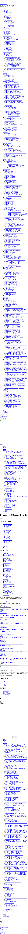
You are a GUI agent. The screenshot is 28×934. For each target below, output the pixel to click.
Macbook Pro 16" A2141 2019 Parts (13, 384)
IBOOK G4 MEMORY (10, 780)
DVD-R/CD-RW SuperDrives (14, 263)
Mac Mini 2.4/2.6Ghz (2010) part (12, 237)
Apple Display (6, 10)
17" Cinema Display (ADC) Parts (12, 58)
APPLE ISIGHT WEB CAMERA (12, 456)
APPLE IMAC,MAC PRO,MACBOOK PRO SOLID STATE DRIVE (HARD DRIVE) (15, 454)
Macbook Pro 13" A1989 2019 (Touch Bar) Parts (16, 378)
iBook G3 (7, 13)
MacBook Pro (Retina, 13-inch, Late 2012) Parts (15, 368)
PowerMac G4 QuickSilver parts (12, 406)
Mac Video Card (6, 299)
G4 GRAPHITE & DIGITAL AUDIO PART (15, 476)
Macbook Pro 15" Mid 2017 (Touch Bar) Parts (15, 383)
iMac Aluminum (8, 21)
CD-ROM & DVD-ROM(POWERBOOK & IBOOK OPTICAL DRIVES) (15, 462)
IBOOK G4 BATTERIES (11, 484)
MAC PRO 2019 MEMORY (11, 809)
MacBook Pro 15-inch (10, 42)
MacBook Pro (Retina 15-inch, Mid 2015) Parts (15, 367)
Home (1, 601)
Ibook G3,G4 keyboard (13, 164)
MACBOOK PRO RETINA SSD (12, 839)
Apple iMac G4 (8, 18)
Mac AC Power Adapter (8, 117)
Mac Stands (5, 297)
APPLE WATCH (9, 502)
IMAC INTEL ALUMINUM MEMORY (14, 787)
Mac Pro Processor (9, 289)
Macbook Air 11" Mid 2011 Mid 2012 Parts (14, 321)
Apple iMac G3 (8, 17)
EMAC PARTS (8, 474)
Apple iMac (5, 16)
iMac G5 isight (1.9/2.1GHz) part (12, 111)
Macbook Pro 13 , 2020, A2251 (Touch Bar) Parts (16, 369)
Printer (4, 410)
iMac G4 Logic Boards (10, 176)
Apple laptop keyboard (10, 162)
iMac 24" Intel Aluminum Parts (12, 91)
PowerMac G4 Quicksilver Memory (13, 231)
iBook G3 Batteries (12, 134)
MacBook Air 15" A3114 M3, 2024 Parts (14, 337)
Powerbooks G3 (8, 49)
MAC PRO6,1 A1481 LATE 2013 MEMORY (15, 815)
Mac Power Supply (7, 268)
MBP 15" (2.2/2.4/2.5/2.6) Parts (12, 358)
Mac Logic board (6, 170)
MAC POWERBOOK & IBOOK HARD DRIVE (16, 802)
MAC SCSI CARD (9, 819)
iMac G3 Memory (9, 202)
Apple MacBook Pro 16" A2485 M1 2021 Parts (15, 361)
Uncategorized (6, 412)
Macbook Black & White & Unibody (13, 34)
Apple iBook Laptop (7, 12)
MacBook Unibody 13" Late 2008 (12, 314)
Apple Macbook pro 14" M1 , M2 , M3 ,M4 (14, 39)
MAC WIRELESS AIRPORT (11, 821)
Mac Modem (5, 251)
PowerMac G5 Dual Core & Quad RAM (14, 233)
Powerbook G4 (8, 48)
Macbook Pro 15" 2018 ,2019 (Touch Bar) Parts (15, 381)
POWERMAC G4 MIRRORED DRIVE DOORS (16, 871)
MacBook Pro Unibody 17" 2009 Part (13, 354)
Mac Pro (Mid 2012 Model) (11, 282)
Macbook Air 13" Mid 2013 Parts (12, 335)
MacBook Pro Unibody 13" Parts (12, 347)
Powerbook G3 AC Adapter (11, 125)
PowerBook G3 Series (13, 140)
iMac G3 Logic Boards (10, 175)
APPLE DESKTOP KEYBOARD (13, 452)
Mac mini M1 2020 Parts (10, 246)
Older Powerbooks (9, 47)
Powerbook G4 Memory (10, 223)
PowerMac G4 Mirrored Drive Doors (13, 230)
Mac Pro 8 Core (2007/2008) (11, 284)
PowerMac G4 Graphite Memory (12, 229)
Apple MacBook (6, 33)
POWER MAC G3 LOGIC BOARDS (13, 848)
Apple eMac (5, 11)
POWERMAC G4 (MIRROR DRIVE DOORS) (16, 867)
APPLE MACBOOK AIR (11, 500)
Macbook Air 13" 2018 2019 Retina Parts (14, 326)
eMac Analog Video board (11, 129)
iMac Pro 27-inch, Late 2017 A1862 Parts (14, 102)
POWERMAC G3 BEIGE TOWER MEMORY (15, 863)
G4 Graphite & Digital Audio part (12, 401)
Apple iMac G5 (8, 20)
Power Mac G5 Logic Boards (11, 191)
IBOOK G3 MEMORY (10, 483)
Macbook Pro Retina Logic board (12, 186)
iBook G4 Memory (9, 201)
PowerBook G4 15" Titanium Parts (13, 397)
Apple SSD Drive (9, 145)
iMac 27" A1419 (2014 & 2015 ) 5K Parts (14, 96)
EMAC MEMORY (9, 473)
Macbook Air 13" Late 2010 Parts (12, 330)
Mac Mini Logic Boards (10, 180)
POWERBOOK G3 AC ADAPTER (13, 853)
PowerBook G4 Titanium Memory (15, 225)
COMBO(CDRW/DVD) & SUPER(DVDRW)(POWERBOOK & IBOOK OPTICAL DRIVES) (16, 464)
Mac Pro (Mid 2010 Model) (11, 281)
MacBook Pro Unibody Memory (12, 218)
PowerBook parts (6, 391)
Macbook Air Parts (7, 315)
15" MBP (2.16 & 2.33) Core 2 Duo (13, 341)
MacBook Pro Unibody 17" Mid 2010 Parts (14, 357)
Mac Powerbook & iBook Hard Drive (13, 150)
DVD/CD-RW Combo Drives (14, 266)
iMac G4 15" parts (12, 107)
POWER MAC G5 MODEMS (12, 852)
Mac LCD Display (7, 169)
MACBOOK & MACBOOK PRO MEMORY (15, 832)
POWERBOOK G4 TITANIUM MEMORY (15, 862)
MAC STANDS (9, 883)
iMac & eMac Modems (10, 252)
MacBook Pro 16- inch (10, 43)
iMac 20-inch (11, 22)
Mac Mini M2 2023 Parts (10, 247)
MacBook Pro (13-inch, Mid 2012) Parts (17, 348)
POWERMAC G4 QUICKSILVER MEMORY (15, 872)
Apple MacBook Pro (7, 38)
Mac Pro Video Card (9, 300)
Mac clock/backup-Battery (11, 137)
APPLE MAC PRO (9, 491)
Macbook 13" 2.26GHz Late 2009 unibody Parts (15, 309)
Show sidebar (3, 605)
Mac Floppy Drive (7, 143)
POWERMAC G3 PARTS (11, 866)
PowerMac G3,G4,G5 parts (9, 400)
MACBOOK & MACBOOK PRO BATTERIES (16, 826)
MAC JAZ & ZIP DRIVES (11, 798)
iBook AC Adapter (9, 119)
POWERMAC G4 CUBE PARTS (12, 868)
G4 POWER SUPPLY (10, 477)
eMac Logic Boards (9, 171)
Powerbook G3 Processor (10, 292)
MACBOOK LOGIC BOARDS (12, 835)
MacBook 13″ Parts (7, 581)
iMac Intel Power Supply (10, 274)
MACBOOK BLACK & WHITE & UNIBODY (16, 496)
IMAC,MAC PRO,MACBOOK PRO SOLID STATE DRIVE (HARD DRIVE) (15, 790)
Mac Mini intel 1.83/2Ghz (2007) (12, 245)
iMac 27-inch (11, 26)
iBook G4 (7, 15)
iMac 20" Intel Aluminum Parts (12, 85)
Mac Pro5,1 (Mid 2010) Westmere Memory (17, 214)
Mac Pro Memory (9, 209)
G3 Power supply (9, 269)
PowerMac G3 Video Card (11, 301)
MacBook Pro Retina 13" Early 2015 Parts (14, 388)
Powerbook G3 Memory (10, 221)
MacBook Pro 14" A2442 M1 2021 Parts (14, 379)
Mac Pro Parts (6, 278)
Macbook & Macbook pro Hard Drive (13, 155)
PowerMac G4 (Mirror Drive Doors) (13, 404)
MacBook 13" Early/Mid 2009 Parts (13, 310)
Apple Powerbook (7, 45)
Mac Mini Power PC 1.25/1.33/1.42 (13, 249)
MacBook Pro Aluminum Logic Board (13, 185)
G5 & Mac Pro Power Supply (11, 272)
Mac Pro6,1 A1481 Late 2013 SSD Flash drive (15, 153)
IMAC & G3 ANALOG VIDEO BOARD (14, 782)
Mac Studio (5, 298)
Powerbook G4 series (12, 141)
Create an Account (4, 927)
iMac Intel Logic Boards (10, 178)
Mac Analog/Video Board (8, 128)
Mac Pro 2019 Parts (9, 283)
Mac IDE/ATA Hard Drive (11, 149)
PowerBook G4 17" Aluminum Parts (13, 399)
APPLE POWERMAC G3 (11, 504)
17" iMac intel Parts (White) (14, 113)
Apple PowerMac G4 (7, 52)
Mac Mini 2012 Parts (9, 241)
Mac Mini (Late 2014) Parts (11, 236)
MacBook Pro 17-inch (10, 44)
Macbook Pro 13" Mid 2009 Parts (15, 351)
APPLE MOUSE (9, 457)
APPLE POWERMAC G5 (11, 506)
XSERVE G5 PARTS (10, 878)
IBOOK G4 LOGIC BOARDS (12, 778)
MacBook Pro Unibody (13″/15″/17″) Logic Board (16, 840)
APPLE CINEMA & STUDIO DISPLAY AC (15, 451)
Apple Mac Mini (6, 31)
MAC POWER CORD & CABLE (13, 882)
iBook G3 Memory (9, 199)
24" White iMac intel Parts (14, 116)
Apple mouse (8, 167)
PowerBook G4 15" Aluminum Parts (13, 396)
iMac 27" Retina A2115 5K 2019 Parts (13, 100)
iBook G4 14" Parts (9, 80)
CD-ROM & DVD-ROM (13, 258)
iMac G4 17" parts (12, 108)
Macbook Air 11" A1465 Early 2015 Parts (14, 317)
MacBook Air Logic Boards (11, 182)
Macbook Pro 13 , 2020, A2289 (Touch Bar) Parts (16, 370)
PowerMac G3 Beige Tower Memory (13, 226)
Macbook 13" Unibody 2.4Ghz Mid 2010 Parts (15, 311)
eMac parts (5, 71)
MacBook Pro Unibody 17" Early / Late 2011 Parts (16, 356)
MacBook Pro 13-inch (10, 41)
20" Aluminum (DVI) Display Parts (13, 59)
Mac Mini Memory (9, 207)
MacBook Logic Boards (10, 183)
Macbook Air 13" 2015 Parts (11, 325)
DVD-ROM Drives (12, 265)
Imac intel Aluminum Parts (8, 81)
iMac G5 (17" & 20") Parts (11, 109)
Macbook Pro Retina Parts (8, 359)
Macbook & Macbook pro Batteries (13, 138)
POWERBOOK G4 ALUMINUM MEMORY (15, 860)
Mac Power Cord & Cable (8, 267)
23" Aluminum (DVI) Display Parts (13, 63)
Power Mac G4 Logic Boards (11, 189)
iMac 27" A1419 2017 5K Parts (12, 97)
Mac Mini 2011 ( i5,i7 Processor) (12, 240)
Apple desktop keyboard (10, 161)
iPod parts (5, 588)
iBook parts (5, 74)
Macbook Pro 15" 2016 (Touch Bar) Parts (14, 380)
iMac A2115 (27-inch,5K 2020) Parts (13, 101)
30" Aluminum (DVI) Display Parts (13, 66)
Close (1, 518)
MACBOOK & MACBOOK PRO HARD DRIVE (16, 830)
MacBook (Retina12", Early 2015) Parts (14, 308)
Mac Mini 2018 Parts (9, 242)
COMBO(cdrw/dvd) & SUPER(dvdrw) (16, 260)
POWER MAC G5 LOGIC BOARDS (13, 851)
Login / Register (6, 916)
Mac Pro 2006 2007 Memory (14, 212)
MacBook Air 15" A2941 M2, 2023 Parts (14, 336)
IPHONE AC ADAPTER (11, 793)
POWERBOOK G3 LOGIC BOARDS (14, 855)
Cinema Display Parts (7, 55)
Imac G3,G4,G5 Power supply (12, 273)
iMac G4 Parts (8, 106)
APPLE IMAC (8, 509)
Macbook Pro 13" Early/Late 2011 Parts (16, 349)
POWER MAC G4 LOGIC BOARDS (13, 850)
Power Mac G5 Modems (10, 253)
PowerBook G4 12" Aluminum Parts (13, 395)
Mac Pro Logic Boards (10, 181)
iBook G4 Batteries (12, 135)
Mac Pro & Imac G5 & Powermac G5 (13, 151)
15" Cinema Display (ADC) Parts (12, 57)
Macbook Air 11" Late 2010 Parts (12, 320)
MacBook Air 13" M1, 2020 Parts (12, 331)
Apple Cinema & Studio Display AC (13, 118)
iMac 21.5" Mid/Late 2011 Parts (12, 90)
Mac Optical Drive (7, 255)
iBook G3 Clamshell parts (11, 77)
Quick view (2, 611)
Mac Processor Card (7, 288)
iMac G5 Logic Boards (10, 177)
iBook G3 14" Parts (9, 76)
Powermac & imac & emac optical (12, 261)
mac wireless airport (7, 305)
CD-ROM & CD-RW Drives (14, 262)
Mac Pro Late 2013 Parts (10, 287)
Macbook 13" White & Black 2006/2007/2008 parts (16, 313)
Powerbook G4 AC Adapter (11, 127)
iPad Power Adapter (9, 121)
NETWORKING (9, 884)
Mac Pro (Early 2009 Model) (11, 279)
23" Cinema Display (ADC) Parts (12, 64)
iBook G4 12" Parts (9, 79)
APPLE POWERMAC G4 (11, 505)
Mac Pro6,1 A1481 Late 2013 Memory (16, 215)
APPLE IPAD (8, 490)
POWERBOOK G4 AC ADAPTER (13, 858)
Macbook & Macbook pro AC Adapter (13, 124)
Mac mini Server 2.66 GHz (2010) (12, 250)
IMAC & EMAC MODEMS (11, 781)
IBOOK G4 (8, 495)
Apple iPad (5, 27)
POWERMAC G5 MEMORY (12, 876)
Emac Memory (8, 198)
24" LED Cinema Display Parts (12, 65)
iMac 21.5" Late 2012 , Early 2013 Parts (14, 89)
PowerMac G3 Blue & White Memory (13, 228)
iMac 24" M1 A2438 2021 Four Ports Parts (14, 93)
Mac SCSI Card (6, 295)
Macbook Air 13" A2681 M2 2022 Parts (14, 322)
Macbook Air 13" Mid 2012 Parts (12, 333)
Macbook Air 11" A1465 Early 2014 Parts (14, 316)
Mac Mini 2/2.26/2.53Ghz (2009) (12, 239)
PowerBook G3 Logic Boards (11, 192)
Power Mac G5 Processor (10, 290)
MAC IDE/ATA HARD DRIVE (12, 797)
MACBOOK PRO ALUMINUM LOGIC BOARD (16, 836)
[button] (2, 622)
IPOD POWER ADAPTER (11, 794)
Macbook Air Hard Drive (10, 156)
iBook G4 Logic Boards (10, 173)
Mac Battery (5, 132)
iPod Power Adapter (9, 123)
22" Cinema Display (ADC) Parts (12, 61)
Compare (4, 915)
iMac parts (5, 103)
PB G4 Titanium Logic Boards (14, 196)
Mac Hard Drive (6, 144)
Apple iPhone (6, 28)
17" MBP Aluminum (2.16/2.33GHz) (13, 342)
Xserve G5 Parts (9, 409)
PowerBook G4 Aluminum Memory (16, 224)
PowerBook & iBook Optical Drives (13, 257)
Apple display (8, 498)
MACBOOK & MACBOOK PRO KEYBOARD (16, 831)
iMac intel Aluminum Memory (11, 205)
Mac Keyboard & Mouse (8, 160)
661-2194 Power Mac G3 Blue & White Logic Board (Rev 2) (13, 616)
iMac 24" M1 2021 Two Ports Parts (13, 92)
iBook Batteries (8, 133)
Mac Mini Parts (6, 235)
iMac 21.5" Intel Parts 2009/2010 (12, 86)
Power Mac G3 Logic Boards (11, 188)
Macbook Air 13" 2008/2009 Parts (12, 324)
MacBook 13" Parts (7, 306)
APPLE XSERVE (9, 489)
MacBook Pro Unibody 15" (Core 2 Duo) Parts (15, 353)
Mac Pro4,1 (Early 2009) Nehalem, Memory (17, 213)
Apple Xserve (6, 54)
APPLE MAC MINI (9, 501)
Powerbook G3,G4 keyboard (14, 166)
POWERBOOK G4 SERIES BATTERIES (14, 861)
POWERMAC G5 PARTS (11, 877)
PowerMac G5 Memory (10, 234)
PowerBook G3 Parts (10, 394)
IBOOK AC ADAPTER (10, 479)
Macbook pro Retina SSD (11, 157)
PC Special (5, 390)
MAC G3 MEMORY (10, 783)
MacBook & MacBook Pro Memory (13, 217)
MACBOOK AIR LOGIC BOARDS (13, 834)
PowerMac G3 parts (9, 402)
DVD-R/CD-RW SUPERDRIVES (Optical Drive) (16, 466)
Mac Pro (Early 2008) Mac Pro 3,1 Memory (17, 210)
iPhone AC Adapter (9, 122)
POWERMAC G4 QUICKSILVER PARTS (15, 873)
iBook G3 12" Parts (9, 75)
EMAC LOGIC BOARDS (11, 472)
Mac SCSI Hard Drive (10, 154)
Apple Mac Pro (6, 32)
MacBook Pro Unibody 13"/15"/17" (13, 187)
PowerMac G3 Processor (10, 293)
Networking (5, 389)
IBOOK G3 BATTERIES (11, 481)
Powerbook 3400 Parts (10, 393)
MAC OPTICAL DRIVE (11, 800)
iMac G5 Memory (9, 204)
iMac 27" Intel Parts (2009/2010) (12, 95)
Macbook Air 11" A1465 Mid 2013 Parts (14, 319)
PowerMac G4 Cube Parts (11, 405)
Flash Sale (5, 73)
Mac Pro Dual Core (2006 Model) (12, 285)
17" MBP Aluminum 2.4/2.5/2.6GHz (13, 343)
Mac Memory (6, 197)
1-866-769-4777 (3, 4)
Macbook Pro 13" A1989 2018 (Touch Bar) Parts (16, 377)
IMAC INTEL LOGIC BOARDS (12, 788)
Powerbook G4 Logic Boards (11, 193)
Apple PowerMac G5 (7, 53)
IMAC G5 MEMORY (10, 786)
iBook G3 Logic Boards (10, 172)
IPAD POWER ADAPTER (11, 792)
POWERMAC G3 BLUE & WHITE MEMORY (16, 864)
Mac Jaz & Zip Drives (7, 159)
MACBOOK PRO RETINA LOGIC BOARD (15, 837)
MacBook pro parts (7, 338)
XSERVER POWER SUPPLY (12, 879)
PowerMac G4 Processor (10, 294)
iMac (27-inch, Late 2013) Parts (12, 84)
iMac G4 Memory (9, 203)
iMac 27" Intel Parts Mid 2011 (11, 98)
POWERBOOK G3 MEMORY (12, 856)
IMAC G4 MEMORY (10, 784)
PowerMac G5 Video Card (11, 304)
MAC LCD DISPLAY (10, 880)
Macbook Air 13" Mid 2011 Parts (12, 332)
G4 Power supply (9, 271)
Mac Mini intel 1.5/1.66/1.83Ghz (12, 244)
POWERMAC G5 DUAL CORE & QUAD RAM (16, 874)
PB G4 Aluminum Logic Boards (15, 194)
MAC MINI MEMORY (10, 799)
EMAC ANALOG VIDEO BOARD (13, 471)
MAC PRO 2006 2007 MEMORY (12, 808)
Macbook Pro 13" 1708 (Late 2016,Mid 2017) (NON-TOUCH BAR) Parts (15, 375)
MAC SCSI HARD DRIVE (11, 820)
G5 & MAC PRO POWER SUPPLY (13, 478)
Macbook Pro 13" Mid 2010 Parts (15, 352)
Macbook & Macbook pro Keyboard (16, 165)
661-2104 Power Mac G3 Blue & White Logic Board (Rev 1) (13, 659)
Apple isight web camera (8, 29)
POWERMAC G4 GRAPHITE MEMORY (14, 869)
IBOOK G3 (8, 494)
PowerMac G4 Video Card (11, 303)
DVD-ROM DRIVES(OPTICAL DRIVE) (14, 467)
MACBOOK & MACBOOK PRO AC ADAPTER (16, 825)
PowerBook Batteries (10, 139)
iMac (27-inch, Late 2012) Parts (12, 82)
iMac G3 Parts (8, 105)
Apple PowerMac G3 (7, 50)
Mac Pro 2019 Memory (10, 208)
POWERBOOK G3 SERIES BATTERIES (14, 857)
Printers (7, 499)
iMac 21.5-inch (11, 23)
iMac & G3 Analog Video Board (12, 130)
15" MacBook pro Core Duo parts (12, 340)
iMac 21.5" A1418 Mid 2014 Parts (12, 87)
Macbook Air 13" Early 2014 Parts (12, 329)
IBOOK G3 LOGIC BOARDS (12, 482)
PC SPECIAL (8, 507)
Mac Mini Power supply (10, 276)
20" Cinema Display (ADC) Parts (12, 60)
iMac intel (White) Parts (10, 112)
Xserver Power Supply (10, 277)
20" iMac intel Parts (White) (14, 114)
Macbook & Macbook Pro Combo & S (13, 256)
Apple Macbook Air (7, 36)
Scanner (4, 411)
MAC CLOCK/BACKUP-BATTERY (13, 796)
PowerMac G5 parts (9, 407)
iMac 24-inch (11, 25)
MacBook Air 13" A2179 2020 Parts (13, 327)
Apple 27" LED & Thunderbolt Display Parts (15, 68)
